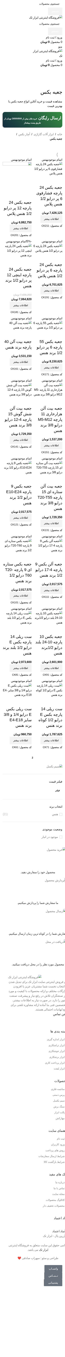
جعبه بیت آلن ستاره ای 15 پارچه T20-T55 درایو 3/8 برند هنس (50, 497)
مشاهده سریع (57, 180)
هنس (55, 814)
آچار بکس (24, 134)
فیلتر (57, 790)
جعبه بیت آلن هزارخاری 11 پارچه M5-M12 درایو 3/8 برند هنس (50, 419)
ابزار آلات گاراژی (44, 134)
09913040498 (38, 1022)
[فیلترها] (60, 1295)
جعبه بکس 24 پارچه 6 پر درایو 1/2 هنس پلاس (49, 270)
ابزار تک (43, 1249)
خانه (59, 134)
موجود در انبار (50, 836)
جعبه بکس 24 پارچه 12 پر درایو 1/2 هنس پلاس (18, 208)
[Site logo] (45, 17)
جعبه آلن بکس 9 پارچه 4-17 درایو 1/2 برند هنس (48, 570)
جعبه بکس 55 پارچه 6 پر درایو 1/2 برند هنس (49, 347)
